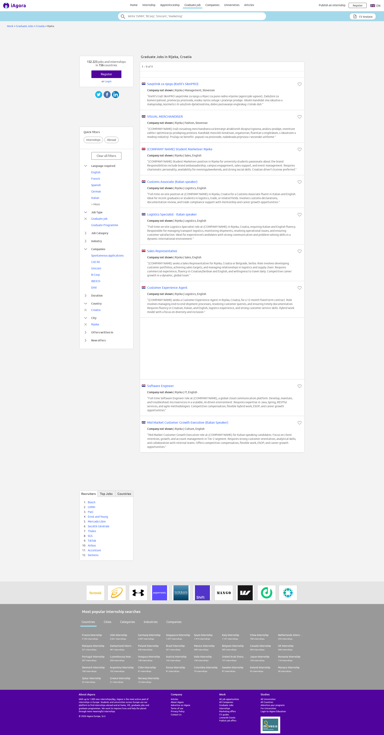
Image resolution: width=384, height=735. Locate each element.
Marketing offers (227, 711)
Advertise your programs (273, 705)
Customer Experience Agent (167, 287)
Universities (231, 5)
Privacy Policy (177, 711)
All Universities (268, 699)
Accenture (94, 550)
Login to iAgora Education (273, 711)
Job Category (99, 233)
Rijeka (95, 324)
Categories (127, 622)
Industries (151, 622)
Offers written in (102, 332)
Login (108, 81)
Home (134, 5)
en (378, 5)
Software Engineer (160, 386)
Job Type (97, 212)
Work (10, 26)
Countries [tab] (124, 493)
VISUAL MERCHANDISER (165, 116)
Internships (93, 139)
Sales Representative (162, 251)
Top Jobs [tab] (106, 493)
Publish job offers (227, 720)
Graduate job (192, 5)
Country (96, 303)
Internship (148, 5)
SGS (90, 535)
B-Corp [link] (95, 274)
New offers (98, 340)
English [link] (95, 172)
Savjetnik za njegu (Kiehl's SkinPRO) (172, 84)
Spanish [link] (96, 185)
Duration (97, 295)
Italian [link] (95, 198)
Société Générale (98, 526)
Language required (103, 165)
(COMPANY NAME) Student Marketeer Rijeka (179, 149)
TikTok (92, 540)
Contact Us (176, 714)
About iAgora (177, 702)
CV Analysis (365, 16)
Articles (249, 5)
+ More (95, 204)
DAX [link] (94, 287)
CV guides (224, 714)
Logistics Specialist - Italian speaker (172, 214)
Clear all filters (106, 155)
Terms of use (177, 708)
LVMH (91, 507)
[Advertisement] (192, 43)
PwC (91, 511)
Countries (88, 622)
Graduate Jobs (24, 26)
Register (106, 74)
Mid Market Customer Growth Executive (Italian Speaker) (187, 422)
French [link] (95, 178)
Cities (107, 622)
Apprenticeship (170, 5)
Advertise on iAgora (180, 705)
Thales (92, 531)
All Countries (267, 702)
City (93, 318)
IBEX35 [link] (95, 281)
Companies (212, 5)
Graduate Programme (104, 225)
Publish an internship (332, 5)
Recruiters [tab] (88, 493)
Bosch (91, 502)
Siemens (93, 555)
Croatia (40, 26)
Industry (96, 241)
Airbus (92, 545)
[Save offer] (300, 84)
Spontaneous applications (107, 255)
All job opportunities (229, 699)
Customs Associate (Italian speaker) (172, 181)
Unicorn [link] (96, 268)
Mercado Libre (97, 521)
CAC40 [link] (95, 262)
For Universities (268, 708)
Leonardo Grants (227, 717)
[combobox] (192, 16)
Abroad (111, 139)
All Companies (226, 702)
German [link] (96, 191)
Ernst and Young (98, 516)
